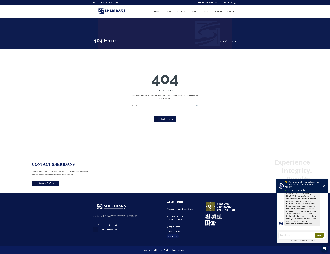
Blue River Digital (162, 250)
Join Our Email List (109, 230)
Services (204, 11)
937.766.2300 (174, 227)
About (193, 11)
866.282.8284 (174, 231)
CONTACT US (101, 2)
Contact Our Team (47, 183)
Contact (230, 11)
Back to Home (167, 119)
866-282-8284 (117, 2)
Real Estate (181, 11)
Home (156, 11)
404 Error (232, 41)
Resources (217, 11)
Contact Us (172, 236)
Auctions (168, 11)
